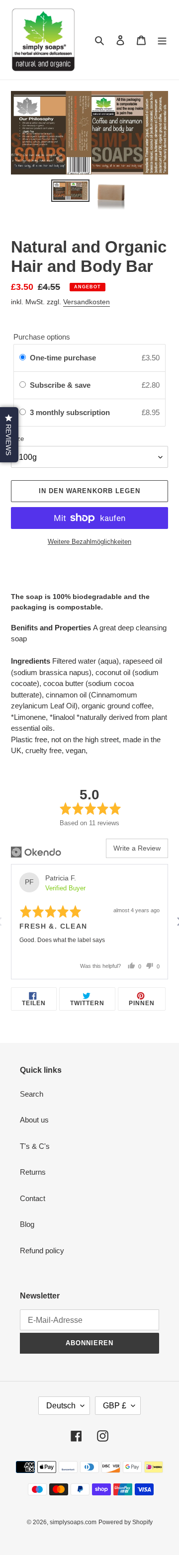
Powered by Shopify (125, 1522)
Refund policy (42, 1250)
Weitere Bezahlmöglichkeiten (89, 541)
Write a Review (137, 848)
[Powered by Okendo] (36, 852)
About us (34, 1120)
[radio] (22, 358)
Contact (32, 1198)
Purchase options (41, 337)
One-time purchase (63, 357)
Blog (27, 1224)
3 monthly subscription (71, 412)
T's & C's (35, 1146)
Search (31, 1094)
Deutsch (61, 1405)
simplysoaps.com (73, 1522)
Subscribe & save (61, 385)
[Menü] (162, 40)
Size (17, 438)
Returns (33, 1172)
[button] (9, 434)
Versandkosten (86, 302)
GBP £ (114, 1405)
